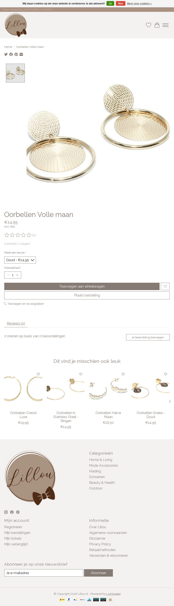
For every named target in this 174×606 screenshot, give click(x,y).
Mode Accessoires (103, 465)
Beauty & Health (102, 483)
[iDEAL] (62, 600)
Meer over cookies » (139, 3)
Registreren (13, 527)
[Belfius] (82, 600)
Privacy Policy (100, 544)
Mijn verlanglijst (16, 544)
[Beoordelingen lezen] (18, 235)
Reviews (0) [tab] (16, 323)
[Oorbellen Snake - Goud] (151, 389)
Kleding (95, 471)
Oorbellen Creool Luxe (23, 415)
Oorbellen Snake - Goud (151, 415)
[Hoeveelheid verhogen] (17, 275)
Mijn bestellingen (17, 533)
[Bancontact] (75, 600)
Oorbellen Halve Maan (108, 415)
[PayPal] (69, 600)
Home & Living (100, 460)
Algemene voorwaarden (108, 533)
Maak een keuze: (15, 252)
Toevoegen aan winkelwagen (82, 286)
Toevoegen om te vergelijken (25, 303)
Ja (110, 3)
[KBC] (89, 600)
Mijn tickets (13, 538)
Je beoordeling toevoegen (148, 337)
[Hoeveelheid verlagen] (8, 275)
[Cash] (110, 600)
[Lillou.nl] (15, 25)
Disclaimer (97, 538)
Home (8, 46)
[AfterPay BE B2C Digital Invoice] (96, 600)
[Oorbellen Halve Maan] (108, 389)
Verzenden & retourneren (108, 556)
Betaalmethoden (102, 550)
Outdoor (95, 488)
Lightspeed (113, 593)
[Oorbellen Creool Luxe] (23, 389)
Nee (120, 3)
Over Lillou (97, 527)
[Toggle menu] (165, 25)
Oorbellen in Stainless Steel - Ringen (66, 417)
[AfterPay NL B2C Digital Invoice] (103, 600)
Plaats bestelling (87, 295)
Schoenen (97, 477)
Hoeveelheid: (12, 267)
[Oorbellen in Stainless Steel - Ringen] (66, 389)
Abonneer (98, 573)
